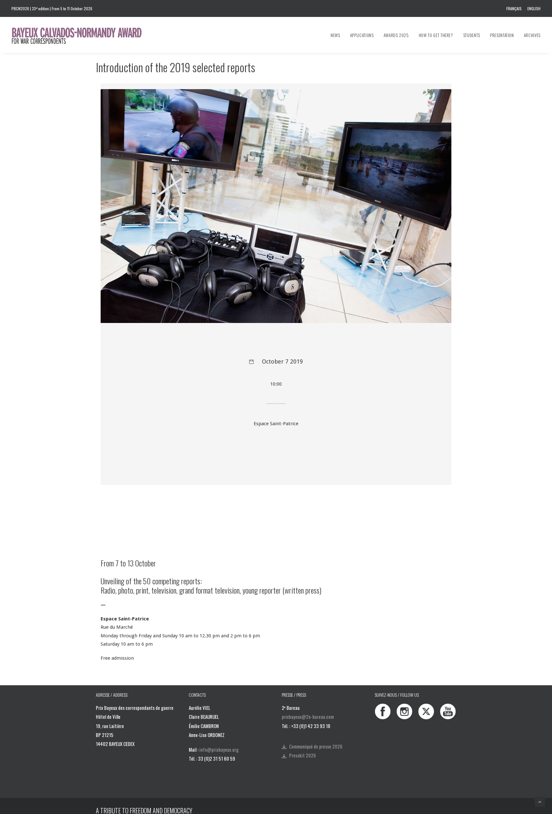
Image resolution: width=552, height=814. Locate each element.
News (335, 35)
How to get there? (436, 35)
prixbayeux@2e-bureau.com (308, 716)
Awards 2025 (396, 35)
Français (514, 8)
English (533, 8)
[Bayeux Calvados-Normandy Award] (80, 35)
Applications (362, 35)
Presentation (502, 35)
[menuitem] (515, 8)
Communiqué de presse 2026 (315, 746)
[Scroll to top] (540, 801)
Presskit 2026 (302, 755)
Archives (532, 35)
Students (471, 35)
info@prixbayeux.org (219, 749)
